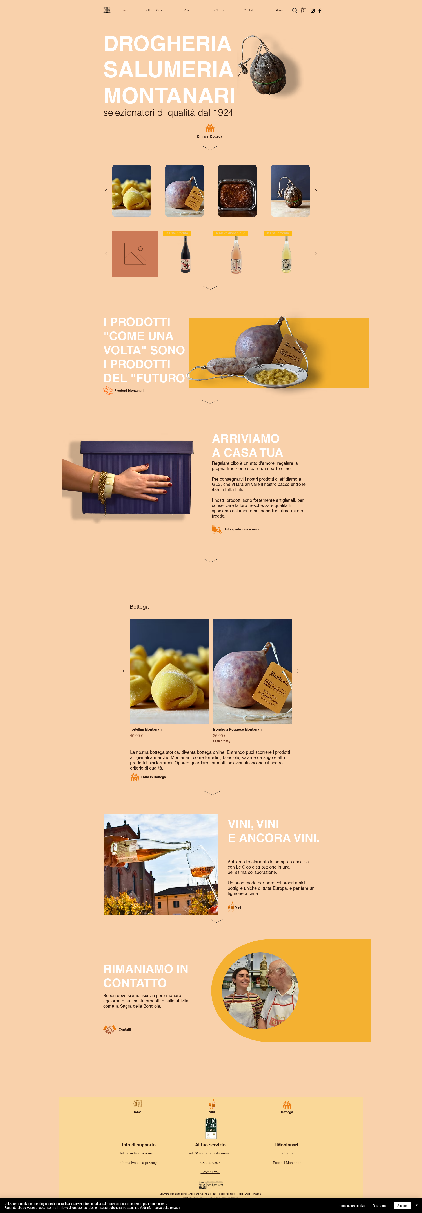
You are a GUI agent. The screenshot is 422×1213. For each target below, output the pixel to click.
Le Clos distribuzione (256, 867)
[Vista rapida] (131, 191)
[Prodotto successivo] (316, 190)
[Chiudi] (416, 1205)
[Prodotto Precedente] (106, 190)
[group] (211, 191)
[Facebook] (319, 10)
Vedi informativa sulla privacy (160, 1207)
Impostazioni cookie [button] (351, 1205)
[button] (303, 10)
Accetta (402, 1205)
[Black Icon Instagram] (312, 10)
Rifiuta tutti (380, 1205)
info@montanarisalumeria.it (210, 1153)
